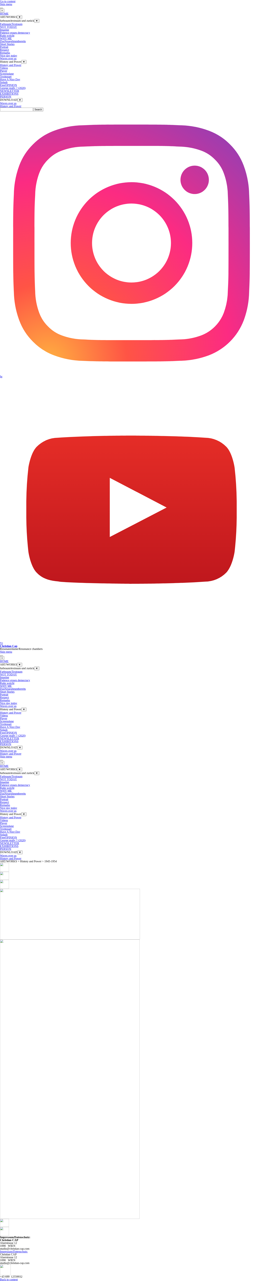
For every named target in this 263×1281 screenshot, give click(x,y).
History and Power (10, 65)
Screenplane (7, 73)
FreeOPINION (8, 85)
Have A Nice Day (10, 79)
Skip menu (6, 4)
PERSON (5, 96)
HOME (4, 13)
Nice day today (8, 55)
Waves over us (8, 58)
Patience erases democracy (15, 32)
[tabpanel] (131, 1243)
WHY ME (6, 38)
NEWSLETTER (9, 90)
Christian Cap (8, 646)
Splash (4, 82)
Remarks (5, 52)
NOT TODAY (8, 26)
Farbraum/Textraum (11, 24)
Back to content (9, 1279)
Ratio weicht (7, 35)
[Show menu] (1, 8)
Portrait (4, 47)
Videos (4, 67)
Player (3, 70)
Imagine (4, 29)
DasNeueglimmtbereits (13, 41)
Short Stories (7, 44)
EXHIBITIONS (9, 93)
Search (38, 109)
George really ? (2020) (13, 88)
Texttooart (5, 76)
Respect (4, 49)
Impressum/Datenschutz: (14, 1251)
